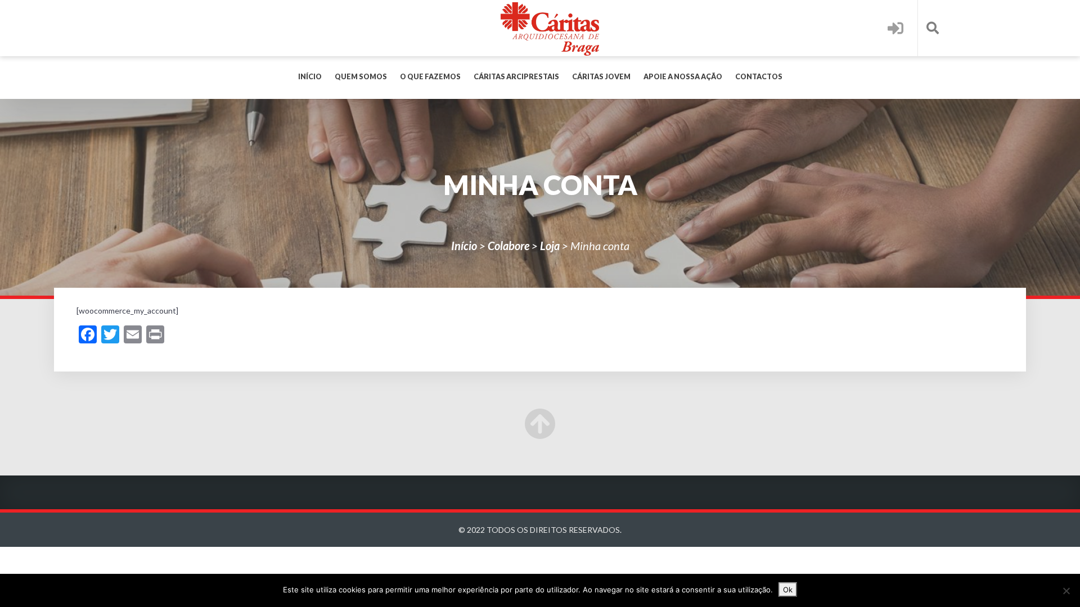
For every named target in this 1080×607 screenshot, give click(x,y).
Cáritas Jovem (601, 77)
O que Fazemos (430, 77)
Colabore (508, 245)
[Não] (1066, 590)
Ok (788, 589)
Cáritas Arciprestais (516, 77)
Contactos (758, 77)
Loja (550, 245)
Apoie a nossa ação (683, 77)
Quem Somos (361, 77)
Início (310, 77)
